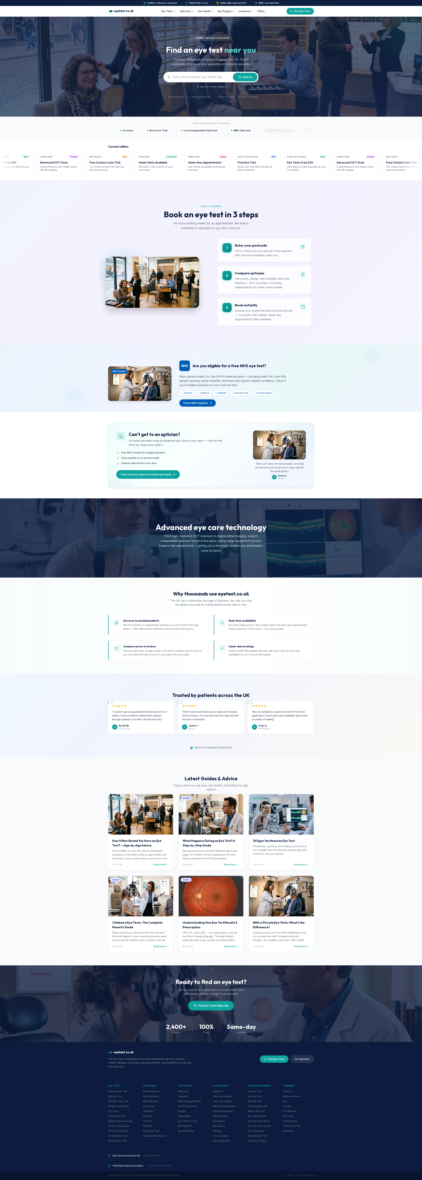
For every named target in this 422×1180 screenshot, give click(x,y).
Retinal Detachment (223, 1111)
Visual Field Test (116, 1116)
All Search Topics (257, 1140)
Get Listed (288, 1116)
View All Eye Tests (117, 1140)
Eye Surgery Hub (221, 1140)
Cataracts (183, 1096)
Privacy (290, 1175)
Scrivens (147, 1121)
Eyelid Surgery (220, 1116)
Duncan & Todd (151, 1131)
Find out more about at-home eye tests (146, 474)
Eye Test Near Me (257, 1116)
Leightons (148, 1111)
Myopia (181, 1111)
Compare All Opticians (154, 1135)
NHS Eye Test (115, 1096)
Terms (299, 1175)
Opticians (185, 11)
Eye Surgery (224, 11)
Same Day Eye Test (258, 1106)
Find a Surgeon (221, 1135)
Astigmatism (184, 1116)
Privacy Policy (290, 1121)
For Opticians (302, 1059)
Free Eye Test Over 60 (259, 1126)
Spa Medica (219, 1126)
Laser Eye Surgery (222, 1101)
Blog (285, 1101)
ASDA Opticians (151, 1096)
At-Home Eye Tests (118, 1135)
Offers (261, 11)
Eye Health (204, 11)
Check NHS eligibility (195, 403)
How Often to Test (187, 1121)
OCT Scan (113, 1111)
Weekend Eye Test (257, 1135)
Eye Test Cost (255, 1096)
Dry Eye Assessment (118, 1126)
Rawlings (147, 1116)
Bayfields (147, 1126)
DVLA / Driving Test (118, 1131)
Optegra (217, 1131)
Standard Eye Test (117, 1091)
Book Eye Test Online (259, 1121)
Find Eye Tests (276, 1059)
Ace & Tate (149, 1106)
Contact (287, 1106)
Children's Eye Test (118, 1101)
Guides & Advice (291, 1096)
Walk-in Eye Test (256, 1111)
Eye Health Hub (186, 1131)
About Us (287, 1091)
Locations (244, 11)
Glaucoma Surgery (222, 1096)
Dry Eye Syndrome (187, 1106)
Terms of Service (292, 1126)
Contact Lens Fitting (118, 1106)
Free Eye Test (255, 1091)
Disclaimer (288, 1131)
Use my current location (213, 86)
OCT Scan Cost (256, 1131)
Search (247, 77)
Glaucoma (183, 1091)
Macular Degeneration (189, 1101)
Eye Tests (167, 11)
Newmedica (219, 1121)
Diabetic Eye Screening (120, 1121)
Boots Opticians (151, 1091)
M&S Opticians (150, 1101)
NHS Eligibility (185, 1126)
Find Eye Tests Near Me (213, 1005)
